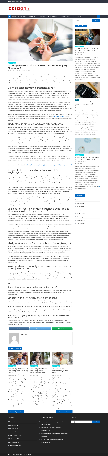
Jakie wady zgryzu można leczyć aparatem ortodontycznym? (86, 49)
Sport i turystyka (53, 16)
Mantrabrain (27, 454)
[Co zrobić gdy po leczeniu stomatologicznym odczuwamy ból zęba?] (40, 358)
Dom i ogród (22, 16)
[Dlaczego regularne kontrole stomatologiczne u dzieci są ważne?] (18, 358)
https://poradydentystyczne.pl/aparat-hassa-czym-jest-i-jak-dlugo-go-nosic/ (49, 165)
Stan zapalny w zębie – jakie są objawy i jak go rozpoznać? (17, 412)
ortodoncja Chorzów (58, 116)
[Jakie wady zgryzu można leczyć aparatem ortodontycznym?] (87, 37)
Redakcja (22, 71)
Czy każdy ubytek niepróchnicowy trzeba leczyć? (60, 371)
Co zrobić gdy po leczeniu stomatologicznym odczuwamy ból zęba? (39, 371)
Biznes (14, 16)
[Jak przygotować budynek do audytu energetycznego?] (87, 90)
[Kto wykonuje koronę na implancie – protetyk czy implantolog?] (87, 146)
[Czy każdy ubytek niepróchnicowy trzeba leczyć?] (62, 358)
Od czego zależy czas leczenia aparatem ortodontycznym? (52, 441)
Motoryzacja (33, 16)
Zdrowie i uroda (76, 16)
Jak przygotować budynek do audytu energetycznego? (85, 103)
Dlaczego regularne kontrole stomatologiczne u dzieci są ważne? (18, 371)
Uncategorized (81, 220)
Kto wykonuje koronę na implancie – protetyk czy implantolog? (87, 158)
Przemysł (42, 16)
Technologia (65, 16)
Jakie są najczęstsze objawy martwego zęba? (65, 412)
